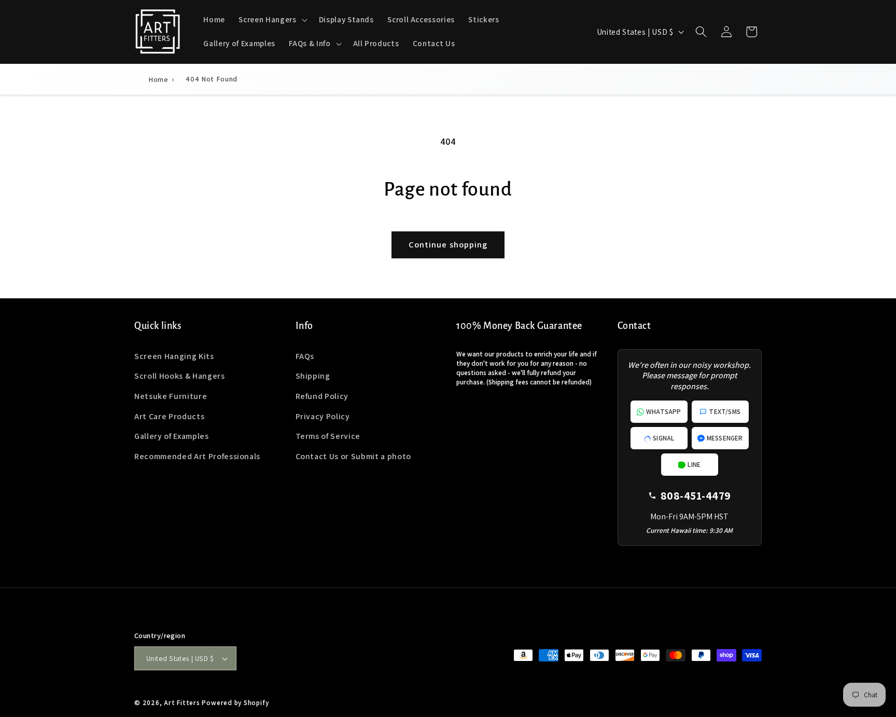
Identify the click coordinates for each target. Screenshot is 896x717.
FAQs (305, 356)
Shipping (313, 375)
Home (159, 79)
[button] (272, 20)
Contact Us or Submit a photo (353, 456)
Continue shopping (448, 244)
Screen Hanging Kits (174, 356)
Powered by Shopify (235, 702)
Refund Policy (322, 396)
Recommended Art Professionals (197, 456)
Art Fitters (182, 702)
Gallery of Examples (171, 436)
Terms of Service (328, 436)
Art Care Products (169, 416)
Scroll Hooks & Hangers (179, 375)
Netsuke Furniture (170, 396)
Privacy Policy (323, 416)
